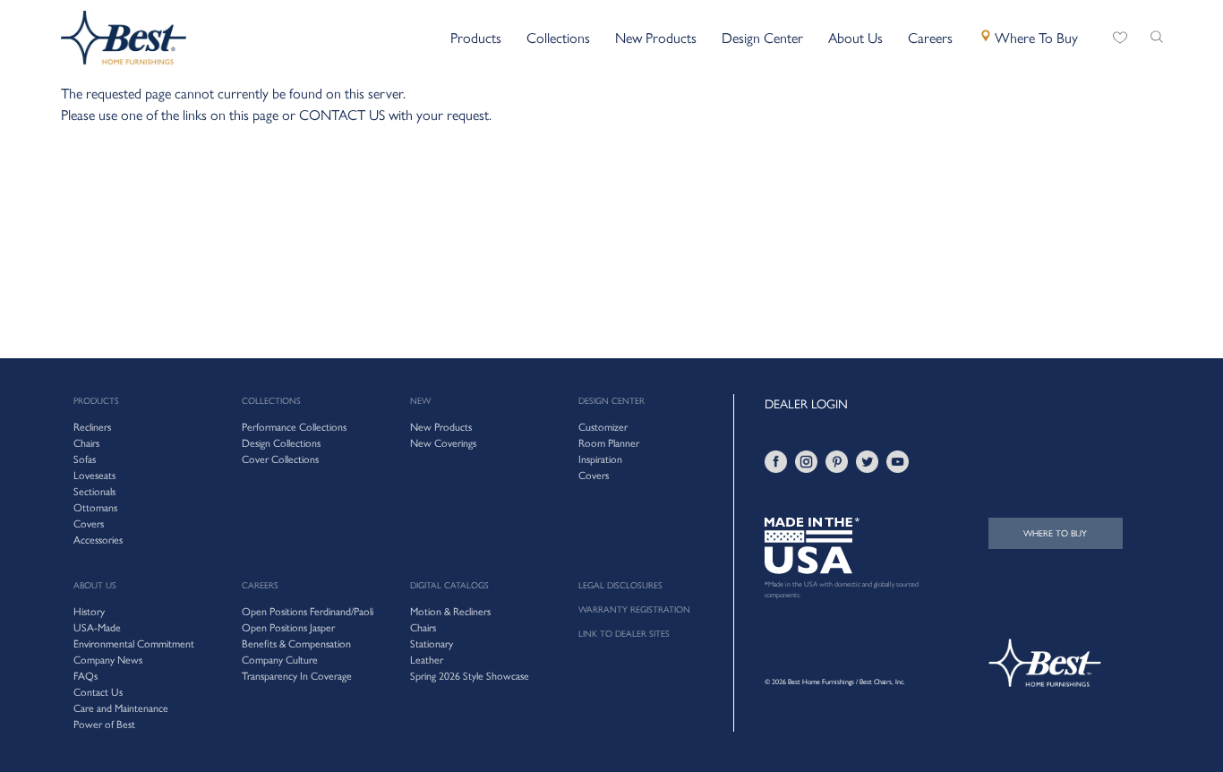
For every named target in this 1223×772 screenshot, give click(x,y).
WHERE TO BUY (1055, 533)
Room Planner (608, 442)
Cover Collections (280, 458)
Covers (593, 475)
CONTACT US (342, 114)
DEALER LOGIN (806, 403)
